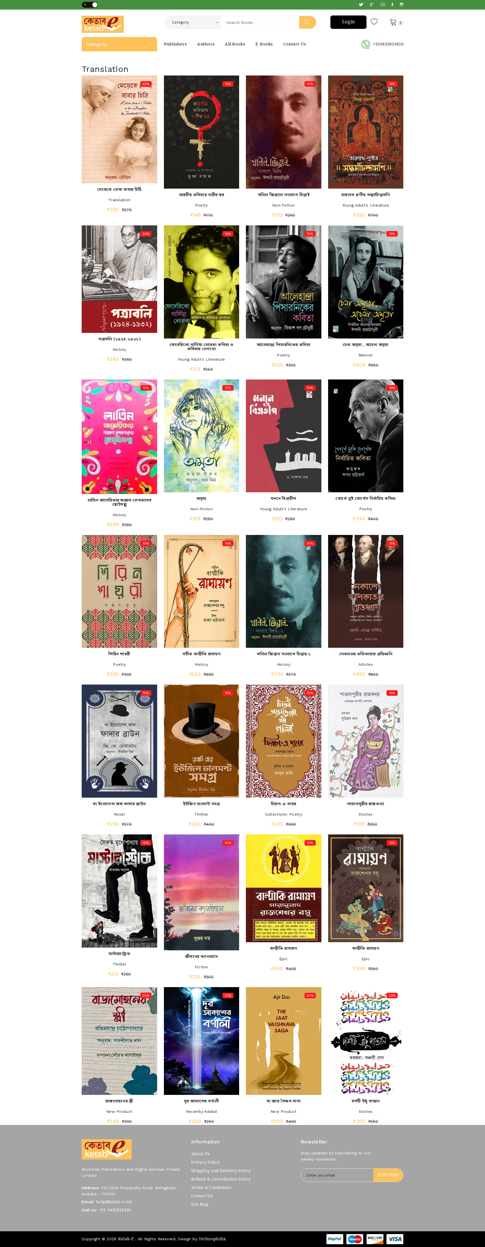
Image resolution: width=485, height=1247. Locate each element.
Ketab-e (126, 1239)
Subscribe (388, 1175)
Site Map (200, 1205)
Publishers (175, 44)
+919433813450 (388, 44)
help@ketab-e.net (114, 1202)
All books (235, 44)
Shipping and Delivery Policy (221, 1171)
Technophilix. (213, 1239)
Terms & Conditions (211, 1188)
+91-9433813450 (115, 1210)
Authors (205, 44)
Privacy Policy (205, 1162)
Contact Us (294, 44)
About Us (200, 1154)
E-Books (264, 44)
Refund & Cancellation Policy (221, 1179)
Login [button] (348, 22)
